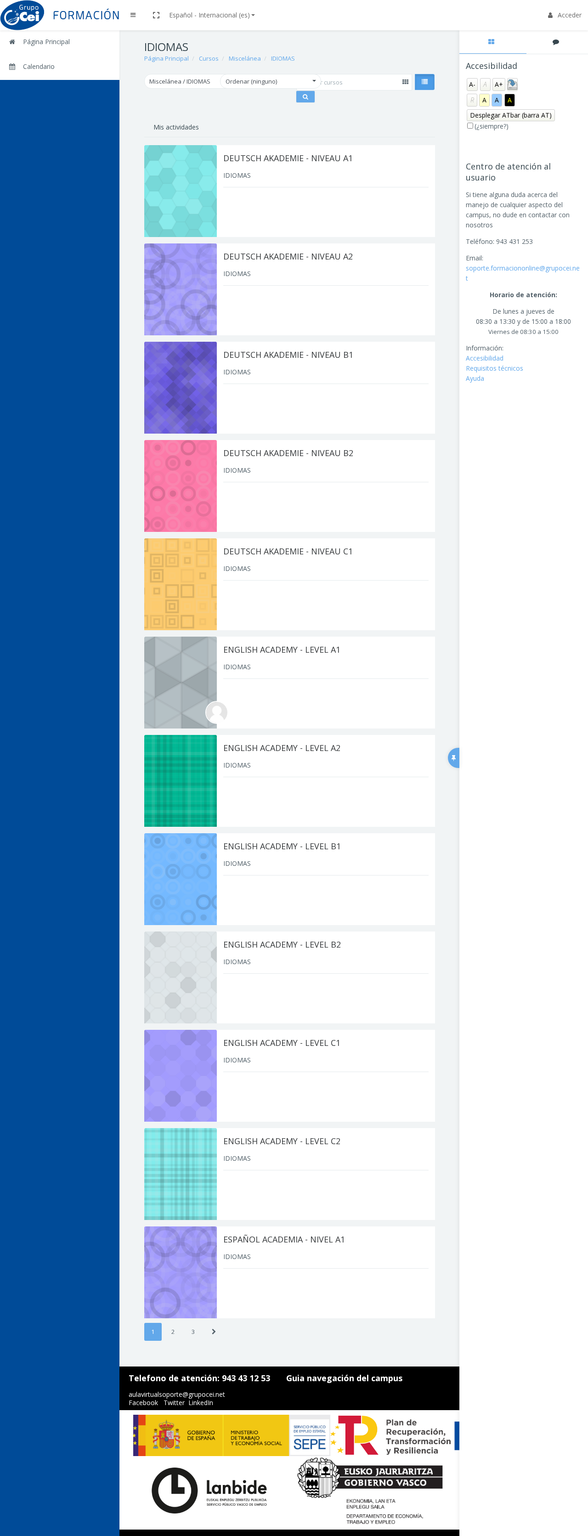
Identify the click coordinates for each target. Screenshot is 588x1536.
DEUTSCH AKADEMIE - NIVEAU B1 (288, 354)
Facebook (143, 1402)
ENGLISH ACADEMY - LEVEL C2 (281, 1140)
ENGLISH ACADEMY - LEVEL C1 (281, 1042)
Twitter (174, 1402)
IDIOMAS (283, 58)
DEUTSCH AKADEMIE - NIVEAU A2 (288, 256)
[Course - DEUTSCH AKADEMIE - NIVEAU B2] (180, 486)
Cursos (209, 58)
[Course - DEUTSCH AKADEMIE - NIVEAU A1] (180, 191)
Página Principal (166, 58)
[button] (156, 15)
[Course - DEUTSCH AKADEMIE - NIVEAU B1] (180, 388)
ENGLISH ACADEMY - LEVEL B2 (282, 944)
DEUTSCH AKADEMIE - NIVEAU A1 (288, 158)
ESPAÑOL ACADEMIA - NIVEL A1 (284, 1239)
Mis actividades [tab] (176, 127)
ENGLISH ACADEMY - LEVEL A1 (281, 649)
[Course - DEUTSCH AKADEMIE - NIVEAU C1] (180, 584)
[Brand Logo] (59, 15)
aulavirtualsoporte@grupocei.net (177, 1394)
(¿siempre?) (492, 126)
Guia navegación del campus (344, 1378)
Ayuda (475, 378)
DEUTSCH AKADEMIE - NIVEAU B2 (288, 452)
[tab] (492, 42)
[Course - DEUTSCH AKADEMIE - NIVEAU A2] (180, 289)
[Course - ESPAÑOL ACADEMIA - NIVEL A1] (180, 1272)
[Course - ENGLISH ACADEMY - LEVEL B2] (180, 977)
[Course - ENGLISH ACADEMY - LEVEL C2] (180, 1174)
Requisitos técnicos (494, 368)
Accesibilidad (484, 358)
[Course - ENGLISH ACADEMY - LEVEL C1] (180, 1076)
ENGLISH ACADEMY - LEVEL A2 (281, 747)
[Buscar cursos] (305, 96)
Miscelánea (245, 58)
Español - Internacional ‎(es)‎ (209, 15)
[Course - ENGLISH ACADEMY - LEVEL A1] (180, 682)
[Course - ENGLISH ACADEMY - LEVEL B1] (180, 879)
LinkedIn (200, 1402)
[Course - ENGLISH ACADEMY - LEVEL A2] (180, 781)
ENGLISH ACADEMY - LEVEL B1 (282, 846)
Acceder (570, 15)
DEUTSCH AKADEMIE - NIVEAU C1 (288, 551)
